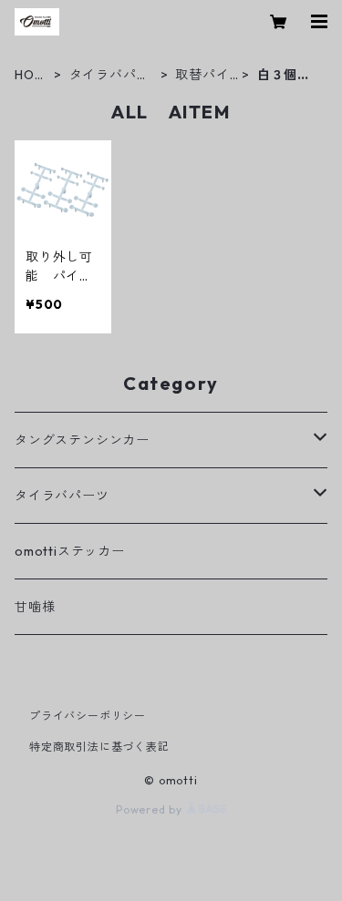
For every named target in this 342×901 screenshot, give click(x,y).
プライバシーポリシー (87, 715)
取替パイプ (202, 75)
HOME (30, 75)
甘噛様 (35, 607)
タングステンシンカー (82, 440)
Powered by (151, 809)
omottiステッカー (70, 551)
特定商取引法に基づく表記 (99, 746)
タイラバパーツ (109, 75)
